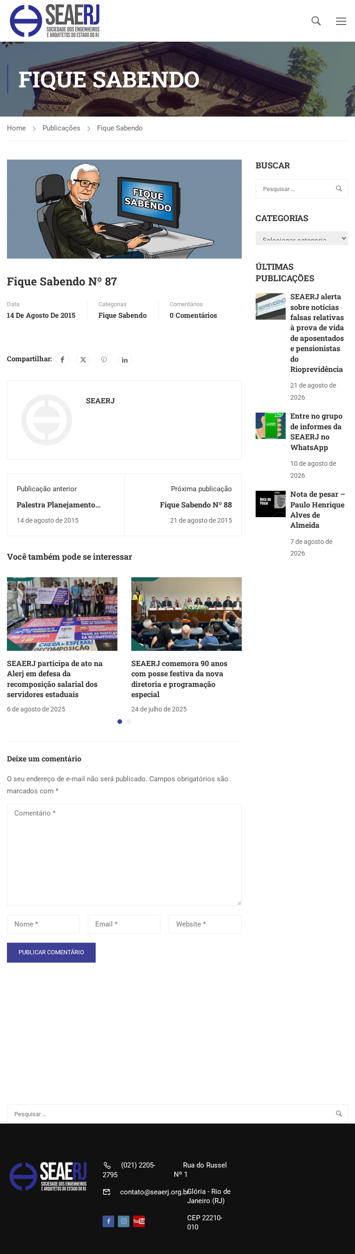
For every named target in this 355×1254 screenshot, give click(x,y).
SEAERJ (100, 400)
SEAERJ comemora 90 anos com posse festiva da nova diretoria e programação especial (179, 678)
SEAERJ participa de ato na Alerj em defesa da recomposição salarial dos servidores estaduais (55, 678)
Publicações (61, 128)
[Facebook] (62, 359)
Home (16, 128)
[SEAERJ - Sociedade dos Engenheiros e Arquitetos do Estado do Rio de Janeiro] (55, 20)
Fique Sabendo (120, 128)
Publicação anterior (47, 489)
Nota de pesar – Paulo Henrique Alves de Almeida (317, 509)
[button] (119, 721)
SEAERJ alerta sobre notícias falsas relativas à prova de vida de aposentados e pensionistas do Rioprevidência (317, 332)
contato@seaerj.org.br (154, 1192)
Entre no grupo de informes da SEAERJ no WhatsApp (316, 431)
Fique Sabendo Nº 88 (196, 504)
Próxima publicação (201, 489)
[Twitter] (83, 359)
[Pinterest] (104, 359)
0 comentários (193, 315)
